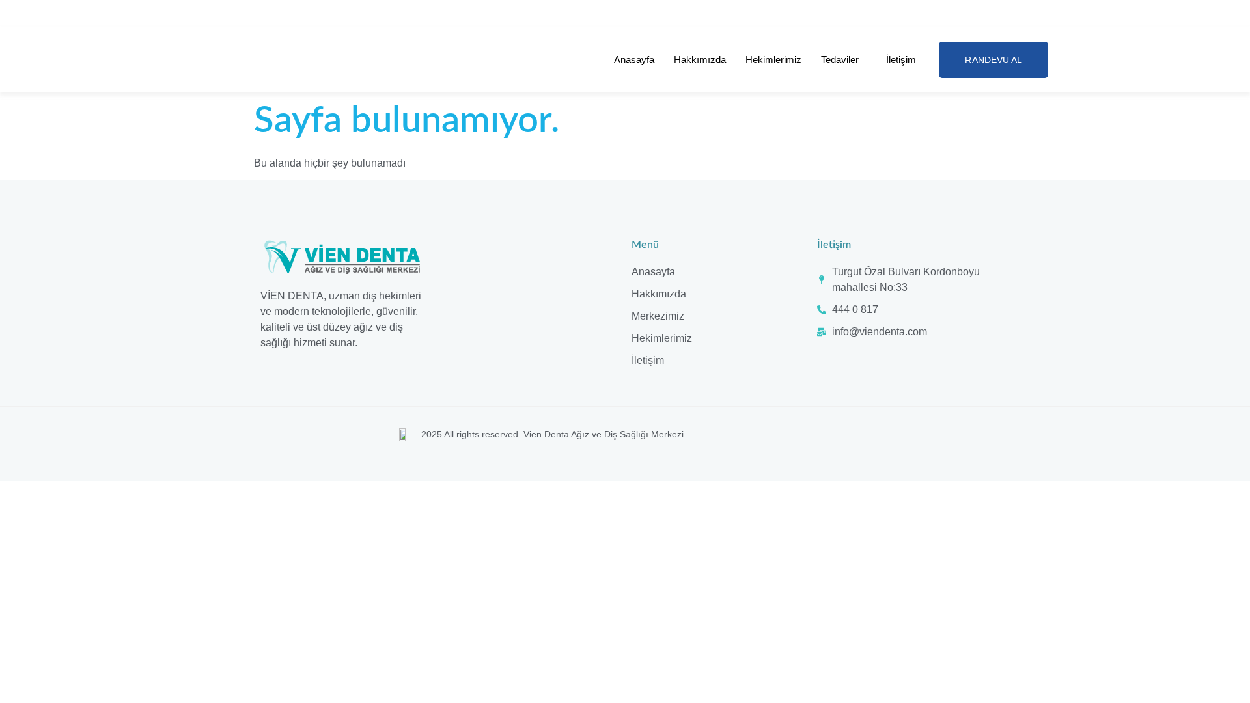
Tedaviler (840, 59)
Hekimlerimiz (773, 59)
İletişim (901, 59)
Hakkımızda (700, 59)
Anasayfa (634, 59)
